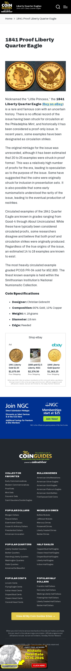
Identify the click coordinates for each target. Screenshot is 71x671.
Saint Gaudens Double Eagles (18, 500)
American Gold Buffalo (47, 493)
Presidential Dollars (14, 530)
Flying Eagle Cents (13, 587)
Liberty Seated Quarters (16, 549)
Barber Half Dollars (45, 605)
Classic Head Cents (13, 598)
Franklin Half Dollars (46, 586)
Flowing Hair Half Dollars (48, 598)
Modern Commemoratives (17, 485)
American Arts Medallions (48, 478)
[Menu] (65, 7)
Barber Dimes (43, 534)
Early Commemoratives (16, 481)
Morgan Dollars (12, 515)
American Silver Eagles (47, 482)
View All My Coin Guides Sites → (35, 616)
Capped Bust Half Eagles (48, 549)
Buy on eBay (53, 104)
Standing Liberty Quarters (16, 557)
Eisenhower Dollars (13, 523)
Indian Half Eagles (45, 564)
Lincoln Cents (11, 583)
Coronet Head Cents (14, 602)
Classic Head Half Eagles (48, 553)
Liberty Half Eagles (45, 560)
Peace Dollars (11, 519)
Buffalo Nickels (43, 515)
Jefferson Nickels (44, 519)
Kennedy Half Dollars (46, 590)
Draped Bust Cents (13, 594)
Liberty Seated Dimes (46, 530)
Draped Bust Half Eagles (47, 557)
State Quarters (11, 564)
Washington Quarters (14, 560)
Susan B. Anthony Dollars (16, 526)
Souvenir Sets (11, 496)
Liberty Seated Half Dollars (48, 601)
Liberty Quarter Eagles (28, 6)
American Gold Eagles (47, 485)
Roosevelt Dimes (44, 526)
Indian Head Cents (13, 590)
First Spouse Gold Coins (47, 497)
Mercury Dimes (44, 523)
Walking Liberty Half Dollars (49, 594)
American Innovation (14, 534)
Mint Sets (9, 492)
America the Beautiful (15, 568)
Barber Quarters (12, 553)
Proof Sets (9, 489)
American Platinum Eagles (49, 489)
